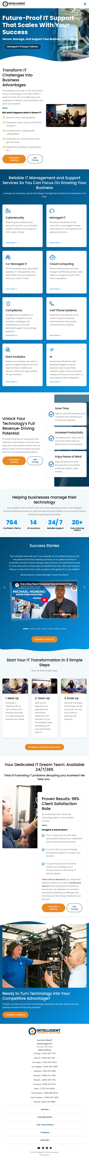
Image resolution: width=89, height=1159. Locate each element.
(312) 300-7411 (48, 1053)
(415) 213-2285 (49, 1071)
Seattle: (37, 1102)
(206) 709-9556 (48, 1102)
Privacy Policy (44, 1155)
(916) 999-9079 (51, 1093)
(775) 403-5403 (47, 1088)
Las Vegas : (37, 1062)
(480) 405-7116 (48, 1080)
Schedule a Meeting (14, 159)
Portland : (37, 1084)
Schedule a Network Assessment (44, 747)
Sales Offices (44, 1050)
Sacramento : (37, 1093)
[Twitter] (51, 1148)
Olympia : (37, 1075)
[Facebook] (47, 1148)
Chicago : (37, 1053)
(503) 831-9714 (49, 1084)
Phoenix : (38, 1080)
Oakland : (37, 1071)
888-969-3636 (46, 1047)
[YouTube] (38, 1148)
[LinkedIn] (43, 1148)
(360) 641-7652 (49, 1075)
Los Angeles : (37, 1066)
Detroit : (37, 1058)
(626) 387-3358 (50, 1066)
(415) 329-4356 (51, 1097)
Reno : (37, 1088)
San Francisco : (37, 1097)
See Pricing (35, 159)
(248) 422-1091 (48, 1058)
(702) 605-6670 (49, 1062)
